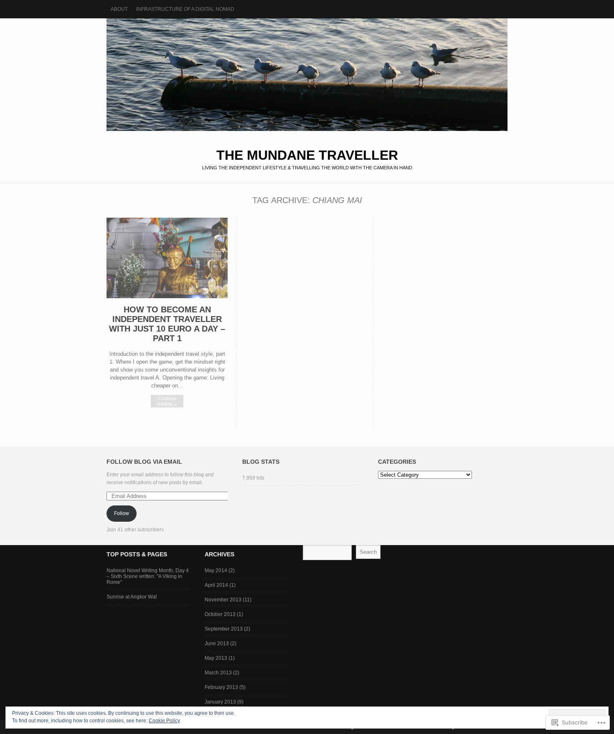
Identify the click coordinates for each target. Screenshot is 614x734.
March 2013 (218, 673)
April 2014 (216, 585)
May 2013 (216, 658)
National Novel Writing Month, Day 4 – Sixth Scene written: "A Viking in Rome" (148, 576)
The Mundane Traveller (307, 74)
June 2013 (217, 643)
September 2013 (224, 629)
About (119, 9)
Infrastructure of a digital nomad (185, 9)
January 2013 (220, 702)
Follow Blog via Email (144, 461)
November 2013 (223, 600)
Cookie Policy (164, 721)
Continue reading (167, 401)
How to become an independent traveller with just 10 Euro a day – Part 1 (167, 324)
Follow (121, 513)
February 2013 (221, 687)
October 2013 (220, 614)
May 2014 (216, 570)
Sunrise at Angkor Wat (132, 597)
